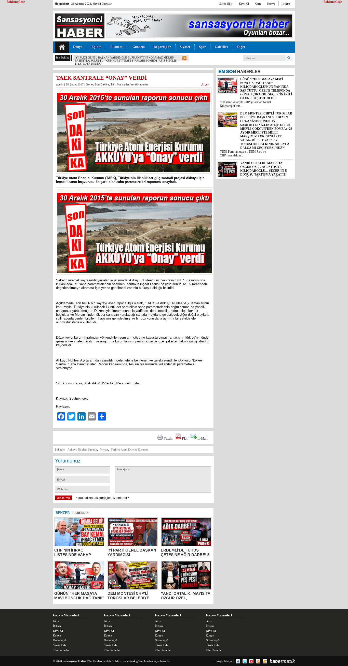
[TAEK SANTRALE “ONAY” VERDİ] (133, 175)
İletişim (286, 3)
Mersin (104, 449)
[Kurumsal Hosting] (265, 661)
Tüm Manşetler (120, 84)
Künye (271, 3)
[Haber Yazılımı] (282, 661)
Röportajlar (162, 47)
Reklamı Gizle (333, 2)
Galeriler (221, 47)
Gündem (138, 47)
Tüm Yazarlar (61, 649)
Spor (202, 47)
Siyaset (185, 47)
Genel (89, 84)
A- (203, 84)
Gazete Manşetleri (66, 615)
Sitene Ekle (226, 3)
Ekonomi (117, 47)
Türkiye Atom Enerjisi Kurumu (129, 449)
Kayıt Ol (244, 3)
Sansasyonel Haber (74, 661)
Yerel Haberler (139, 84)
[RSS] (258, 661)
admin (59, 84)
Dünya (78, 47)
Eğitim (96, 47)
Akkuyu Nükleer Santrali (82, 449)
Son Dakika (102, 84)
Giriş (258, 3)
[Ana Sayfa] (62, 47)
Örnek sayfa (60, 640)
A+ (207, 84)
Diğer (241, 47)
